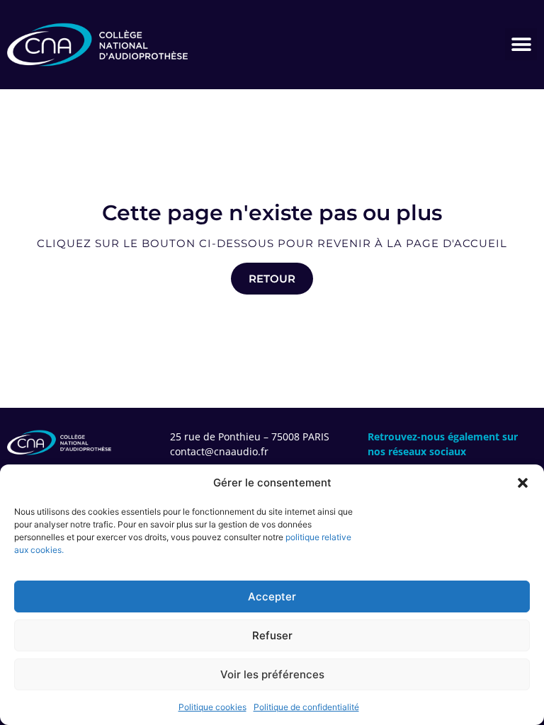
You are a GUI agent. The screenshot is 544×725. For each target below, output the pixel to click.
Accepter (272, 596)
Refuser (272, 635)
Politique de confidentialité (306, 707)
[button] (523, 483)
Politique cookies (212, 707)
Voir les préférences (272, 674)
